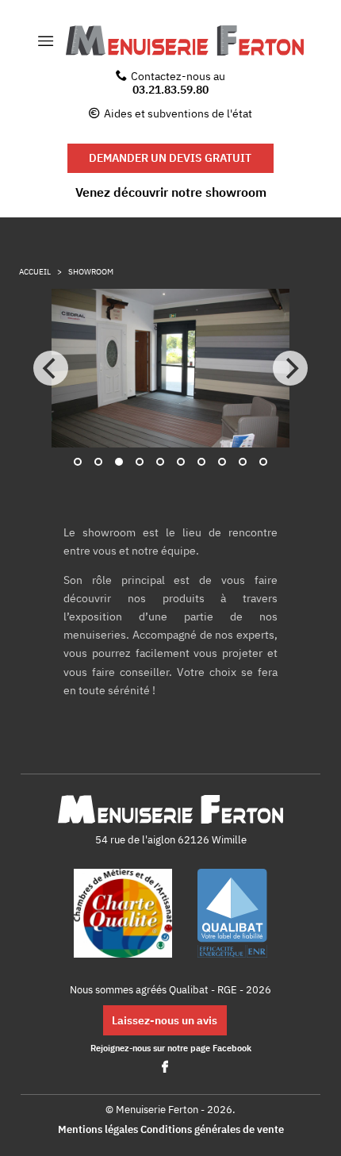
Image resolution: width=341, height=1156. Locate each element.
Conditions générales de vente (212, 1129)
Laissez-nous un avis (164, 1019)
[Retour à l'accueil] (185, 41)
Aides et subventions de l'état (178, 113)
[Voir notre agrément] (232, 914)
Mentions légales (98, 1129)
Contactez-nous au (178, 82)
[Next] (290, 368)
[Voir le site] (123, 914)
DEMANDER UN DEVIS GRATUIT (170, 157)
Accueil (35, 272)
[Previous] (50, 368)
